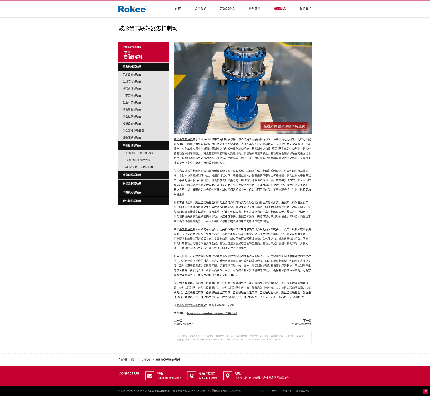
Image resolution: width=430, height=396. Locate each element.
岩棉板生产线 (277, 336)
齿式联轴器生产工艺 (302, 324)
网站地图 (287, 390)
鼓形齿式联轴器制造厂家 (269, 283)
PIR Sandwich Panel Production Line (263, 340)
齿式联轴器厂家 (194, 292)
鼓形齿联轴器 (182, 170)
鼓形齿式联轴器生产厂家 (237, 283)
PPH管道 (264, 336)
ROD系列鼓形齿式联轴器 (138, 153)
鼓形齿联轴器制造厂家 (265, 287)
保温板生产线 (195, 336)
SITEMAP (273, 390)
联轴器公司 (250, 297)
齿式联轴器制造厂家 (245, 292)
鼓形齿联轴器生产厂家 (235, 287)
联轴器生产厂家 (210, 297)
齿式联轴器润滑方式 (184, 324)
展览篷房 (220, 336)
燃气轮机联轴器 (132, 201)
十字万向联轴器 (132, 95)
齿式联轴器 (186, 229)
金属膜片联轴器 (132, 81)
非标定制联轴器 (132, 183)
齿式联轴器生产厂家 (218, 292)
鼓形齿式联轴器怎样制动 (191, 305)
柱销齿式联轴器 (132, 123)
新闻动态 (280, 9)
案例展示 (254, 9)
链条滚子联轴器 (132, 137)
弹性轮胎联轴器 (132, 109)
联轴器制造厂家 (231, 297)
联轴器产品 (227, 9)
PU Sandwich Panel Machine (205, 340)
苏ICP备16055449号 (201, 390)
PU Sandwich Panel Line (232, 340)
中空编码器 (242, 336)
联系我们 (305, 9)
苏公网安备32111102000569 (227, 390)
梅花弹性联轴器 (132, 88)
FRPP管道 (208, 336)
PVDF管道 (182, 336)
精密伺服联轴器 (132, 174)
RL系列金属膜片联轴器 (136, 160)
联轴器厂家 (191, 297)
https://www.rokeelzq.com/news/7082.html (212, 313)
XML (261, 390)
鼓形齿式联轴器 (183, 139)
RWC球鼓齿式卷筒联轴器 (138, 167)
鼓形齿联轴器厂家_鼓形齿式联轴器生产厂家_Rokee (132, 9)
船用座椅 (290, 336)
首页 (178, 9)
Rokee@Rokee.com (169, 377)
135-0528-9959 (208, 377)
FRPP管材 (301, 336)
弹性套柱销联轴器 (133, 130)
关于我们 (200, 9)
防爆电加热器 (183, 340)
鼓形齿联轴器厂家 (209, 287)
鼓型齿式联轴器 (204, 202)
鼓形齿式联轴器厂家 (207, 283)
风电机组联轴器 (132, 192)
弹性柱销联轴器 (132, 116)
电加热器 (230, 336)
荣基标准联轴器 (132, 145)
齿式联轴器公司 (269, 292)
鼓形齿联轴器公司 (292, 287)
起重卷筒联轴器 (132, 102)
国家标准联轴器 (132, 66)
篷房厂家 (254, 336)
